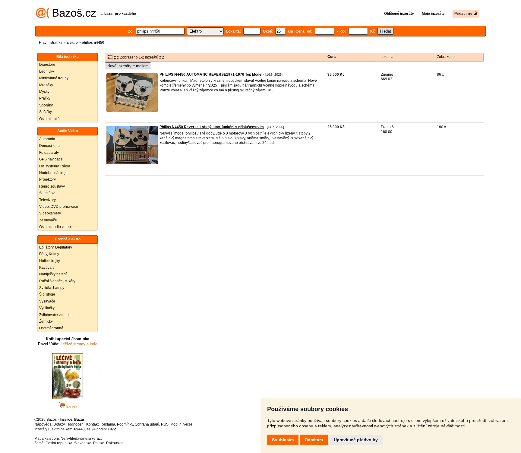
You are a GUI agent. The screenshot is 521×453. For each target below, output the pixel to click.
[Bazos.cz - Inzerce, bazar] (66, 17)
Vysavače (47, 301)
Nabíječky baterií (53, 274)
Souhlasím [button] (283, 439)
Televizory (47, 200)
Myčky (44, 92)
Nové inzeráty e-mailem (128, 66)
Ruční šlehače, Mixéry (57, 281)
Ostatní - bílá (49, 119)
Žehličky (46, 321)
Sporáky (46, 105)
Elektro (72, 42)
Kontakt (92, 424)
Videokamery (50, 213)
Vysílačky (47, 308)
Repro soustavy (52, 186)
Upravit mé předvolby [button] (356, 439)
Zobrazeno (446, 57)
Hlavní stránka (50, 42)
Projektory (47, 179)
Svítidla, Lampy (51, 288)
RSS (165, 424)
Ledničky (46, 71)
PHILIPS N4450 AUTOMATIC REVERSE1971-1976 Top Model (210, 74)
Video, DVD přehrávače (58, 206)
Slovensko (82, 443)
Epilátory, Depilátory (55, 247)
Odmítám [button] (314, 439)
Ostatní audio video (55, 227)
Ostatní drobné (51, 328)
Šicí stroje (47, 294)
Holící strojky (49, 261)
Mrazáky (46, 85)
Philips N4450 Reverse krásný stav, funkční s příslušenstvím (211, 127)
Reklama (107, 424)
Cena (331, 57)
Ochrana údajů (147, 424)
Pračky (44, 98)
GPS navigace (51, 159)
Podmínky (125, 424)
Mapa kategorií (46, 438)
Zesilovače (48, 220)
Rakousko (114, 443)
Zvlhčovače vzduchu (56, 315)
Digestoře (47, 64)
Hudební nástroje (53, 173)
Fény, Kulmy (49, 254)
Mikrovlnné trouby (53, 78)
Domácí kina (49, 146)
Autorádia (47, 139)
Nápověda (43, 424)
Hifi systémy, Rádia (54, 166)
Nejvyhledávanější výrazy (82, 438)
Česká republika (59, 443)
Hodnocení (75, 424)
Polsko (98, 443)
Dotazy (59, 424)
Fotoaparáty (49, 152)
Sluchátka (47, 193)
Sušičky (45, 112)
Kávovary (47, 267)
